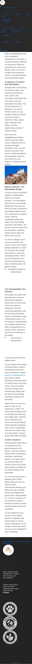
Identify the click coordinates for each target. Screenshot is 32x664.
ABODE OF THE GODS (8, 7)
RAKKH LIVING (6, 19)
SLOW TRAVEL (15, 541)
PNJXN (15, 663)
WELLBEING (6, 35)
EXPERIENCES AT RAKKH (11, 574)
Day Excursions (15, 30)
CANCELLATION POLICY (10, 585)
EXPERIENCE (6, 21)
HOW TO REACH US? (9, 576)
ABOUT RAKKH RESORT (10, 572)
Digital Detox (18, 42)
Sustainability (17, 14)
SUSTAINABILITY (8, 578)
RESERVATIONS (8, 590)
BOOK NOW (3, 51)
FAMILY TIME (25, 541)
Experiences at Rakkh (8, 28)
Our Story (5, 14)
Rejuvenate (6, 42)
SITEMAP (6, 592)
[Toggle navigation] (0, 6)
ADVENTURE (7, 541)
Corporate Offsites (16, 31)
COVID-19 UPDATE (9, 586)
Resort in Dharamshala (14, 375)
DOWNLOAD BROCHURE (10, 589)
